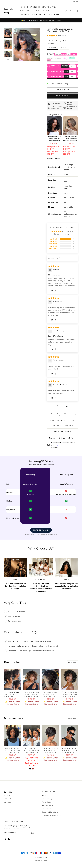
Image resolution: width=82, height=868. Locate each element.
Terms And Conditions (50, 812)
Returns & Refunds (62, 426)
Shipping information (62, 421)
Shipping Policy (47, 805)
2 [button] (61, 406)
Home (23, 7)
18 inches (63, 47)
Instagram (7, 802)
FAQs (44, 795)
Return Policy (47, 802)
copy (72, 66)
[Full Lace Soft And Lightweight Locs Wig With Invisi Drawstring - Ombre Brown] (33, 769)
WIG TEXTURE (43, 11)
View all (72, 662)
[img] (53, 266)
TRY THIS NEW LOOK (41, 530)
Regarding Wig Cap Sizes (62, 415)
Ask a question (62, 431)
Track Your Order (49, 14)
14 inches (52, 47)
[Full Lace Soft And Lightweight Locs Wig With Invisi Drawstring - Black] (30, 769)
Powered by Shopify (41, 860)
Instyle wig (9, 10)
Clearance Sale (29, 14)
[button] (52, 35)
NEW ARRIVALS (49, 7)
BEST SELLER (33, 7)
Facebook (7, 799)
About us (7, 795)
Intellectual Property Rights (51, 815)
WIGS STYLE (26, 11)
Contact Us (8, 792)
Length (51, 43)
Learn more (54, 447)
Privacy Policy (47, 799)
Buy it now (62, 96)
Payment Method (48, 809)
